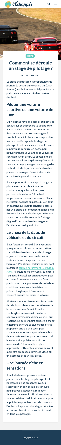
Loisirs (30, 56)
